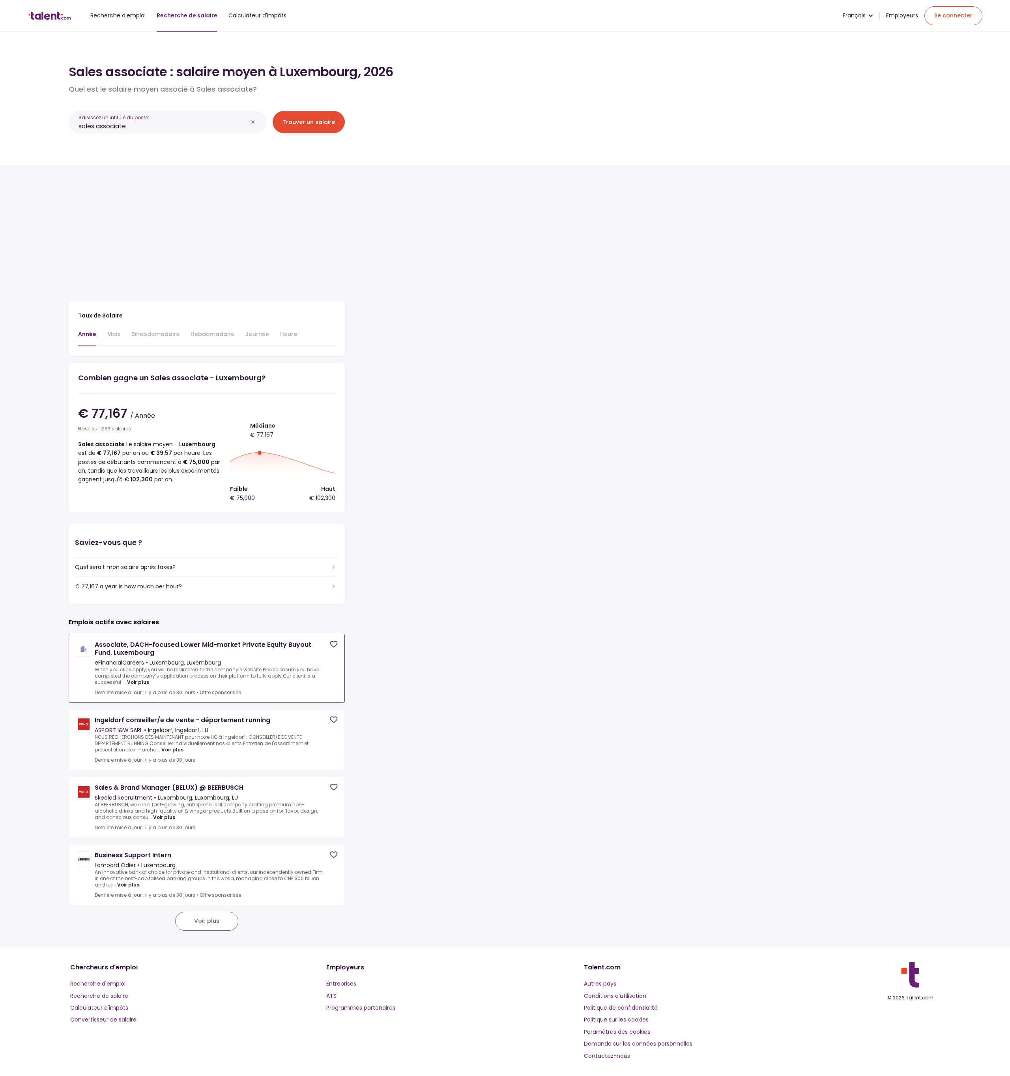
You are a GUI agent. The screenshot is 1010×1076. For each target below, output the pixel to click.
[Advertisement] (207, 230)
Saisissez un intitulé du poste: (114, 117)
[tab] (87, 338)
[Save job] (334, 644)
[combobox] (163, 126)
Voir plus (138, 682)
